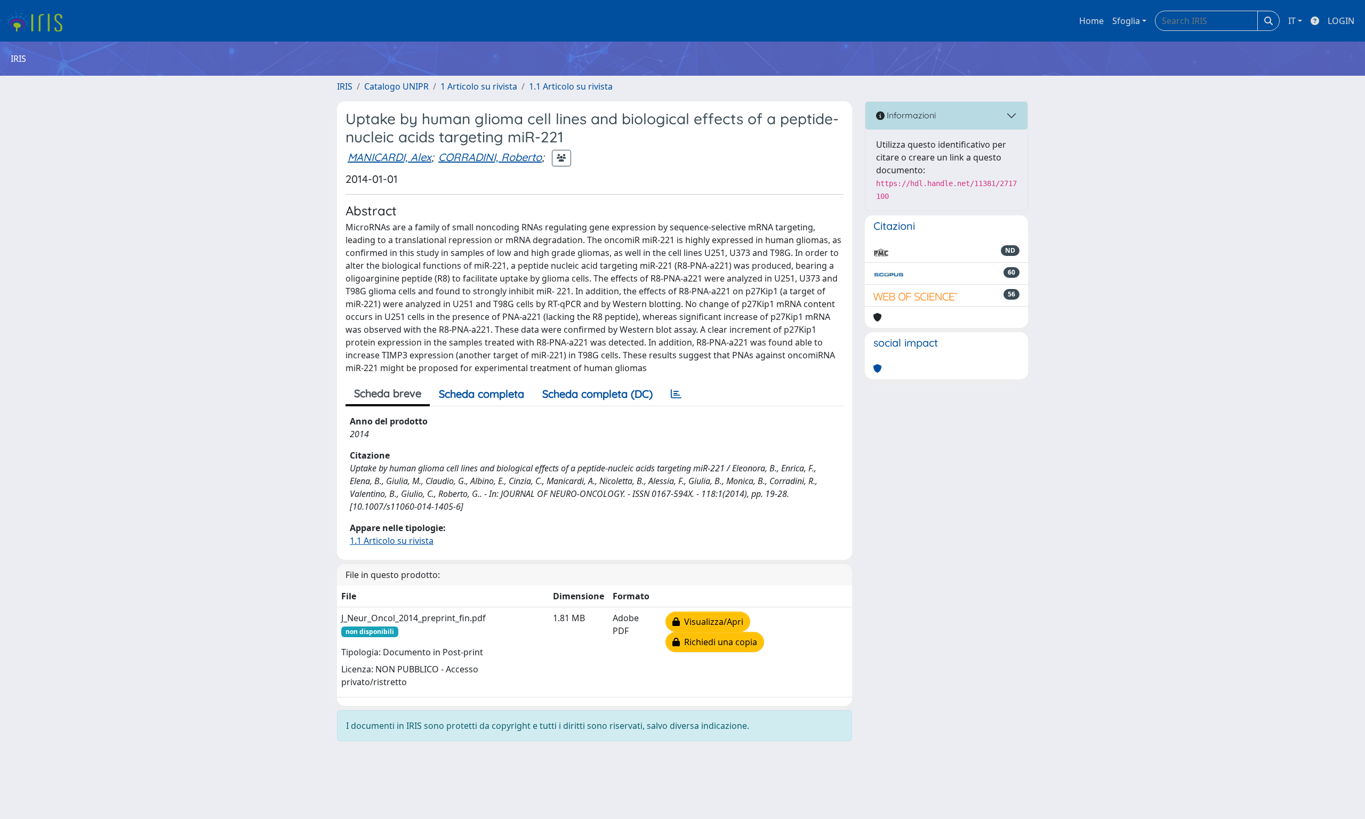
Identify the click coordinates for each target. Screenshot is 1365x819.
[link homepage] (38, 21)
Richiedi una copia (718, 642)
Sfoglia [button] (1126, 21)
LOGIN (1341, 21)
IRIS (344, 86)
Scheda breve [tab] (387, 393)
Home (1091, 21)
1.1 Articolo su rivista (571, 86)
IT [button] (1292, 21)
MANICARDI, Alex (389, 157)
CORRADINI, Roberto (490, 157)
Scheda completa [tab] (481, 393)
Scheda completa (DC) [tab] (597, 393)
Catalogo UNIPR (396, 86)
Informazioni (910, 115)
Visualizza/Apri (711, 622)
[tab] (676, 394)
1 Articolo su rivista (478, 86)
